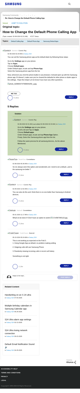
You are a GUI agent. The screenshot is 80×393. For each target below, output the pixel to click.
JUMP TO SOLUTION (19, 21)
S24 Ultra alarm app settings (18, 323)
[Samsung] (13, 4)
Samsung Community (10, 15)
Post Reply (66, 281)
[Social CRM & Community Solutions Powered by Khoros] (71, 366)
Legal (3, 385)
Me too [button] (13, 97)
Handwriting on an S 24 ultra (18, 298)
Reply (71, 101)
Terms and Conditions (10, 377)
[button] (74, 54)
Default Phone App (32, 45)
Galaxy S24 (26, 57)
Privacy (4, 381)
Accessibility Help (8, 373)
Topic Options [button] (73, 20)
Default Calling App (16, 45)
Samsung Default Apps (49, 45)
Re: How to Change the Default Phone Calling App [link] (56, 15)
